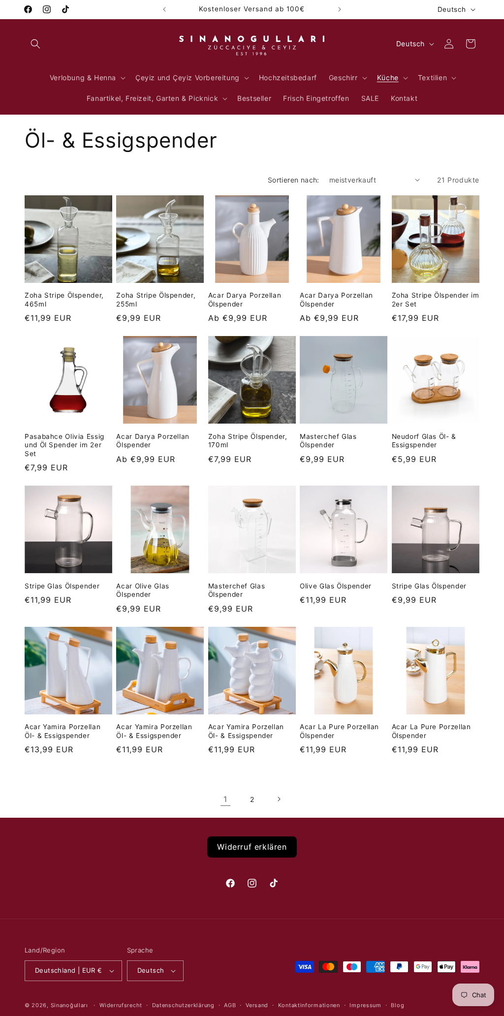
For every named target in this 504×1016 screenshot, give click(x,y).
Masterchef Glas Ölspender (328, 440)
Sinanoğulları (69, 1005)
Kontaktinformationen (309, 1005)
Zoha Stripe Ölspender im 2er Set (435, 299)
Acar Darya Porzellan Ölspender (245, 299)
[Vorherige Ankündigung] (164, 9)
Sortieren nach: (293, 180)
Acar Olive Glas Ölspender (142, 590)
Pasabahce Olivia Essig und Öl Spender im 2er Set (64, 445)
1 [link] (225, 799)
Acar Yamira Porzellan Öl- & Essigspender (62, 731)
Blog (397, 1005)
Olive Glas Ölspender (336, 586)
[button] (35, 44)
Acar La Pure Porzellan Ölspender (339, 731)
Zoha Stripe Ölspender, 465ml (64, 299)
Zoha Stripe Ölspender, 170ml (247, 440)
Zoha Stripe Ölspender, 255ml (155, 299)
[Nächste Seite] (278, 799)
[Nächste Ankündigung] (339, 9)
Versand (257, 1005)
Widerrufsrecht (120, 1005)
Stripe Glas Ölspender (62, 586)
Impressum (365, 1005)
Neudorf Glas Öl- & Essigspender (424, 440)
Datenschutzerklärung (183, 1005)
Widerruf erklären (251, 847)
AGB (230, 1005)
